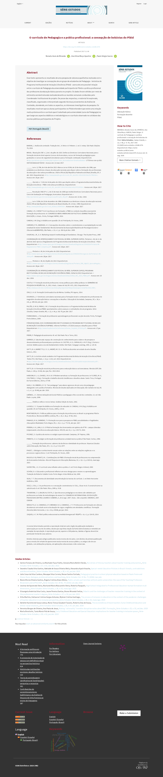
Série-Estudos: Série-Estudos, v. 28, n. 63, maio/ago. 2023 (53, 588)
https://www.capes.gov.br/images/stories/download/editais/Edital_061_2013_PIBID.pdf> (58, 275)
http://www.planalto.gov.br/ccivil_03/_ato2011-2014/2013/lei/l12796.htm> (72, 175)
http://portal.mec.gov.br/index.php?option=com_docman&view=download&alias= (57, 160)
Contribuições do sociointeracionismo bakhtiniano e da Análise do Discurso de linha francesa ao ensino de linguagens (31, 695)
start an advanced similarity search (40, 623)
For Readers (54, 648)
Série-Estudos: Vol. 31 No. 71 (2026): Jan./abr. (84, 577)
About (90, 23)
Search (111, 23)
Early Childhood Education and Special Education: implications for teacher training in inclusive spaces (97, 611)
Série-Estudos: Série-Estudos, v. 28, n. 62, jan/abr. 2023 (58, 571)
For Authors (54, 651)
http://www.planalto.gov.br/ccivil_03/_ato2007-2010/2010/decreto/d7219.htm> (56, 187)
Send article (134, 23)
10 (28, 619)
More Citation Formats (129, 160)
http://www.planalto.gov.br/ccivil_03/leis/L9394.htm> (46, 206)
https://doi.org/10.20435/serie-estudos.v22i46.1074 (81, 47)
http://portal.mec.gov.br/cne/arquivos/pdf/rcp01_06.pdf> (47, 197)
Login (145, 4)
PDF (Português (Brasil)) (39, 129)
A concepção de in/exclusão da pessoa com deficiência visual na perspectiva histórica (32, 661)
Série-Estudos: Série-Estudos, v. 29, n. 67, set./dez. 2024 (62, 605)
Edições (49, 23)
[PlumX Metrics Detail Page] (123, 647)
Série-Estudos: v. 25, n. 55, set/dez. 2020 (132, 608)
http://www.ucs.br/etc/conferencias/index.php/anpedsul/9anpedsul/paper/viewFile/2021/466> (61, 288)
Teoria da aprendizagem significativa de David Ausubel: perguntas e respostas (32, 681)
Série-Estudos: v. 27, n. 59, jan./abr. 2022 (64, 594)
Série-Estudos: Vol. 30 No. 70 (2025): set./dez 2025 (63, 583)
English (21, 4)
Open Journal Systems (92, 643)
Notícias (69, 23)
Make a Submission (129, 713)
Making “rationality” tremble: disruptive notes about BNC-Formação (87, 608)
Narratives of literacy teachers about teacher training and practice (114, 563)
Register (139, 4)
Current (27, 23)
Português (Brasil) (56, 722)
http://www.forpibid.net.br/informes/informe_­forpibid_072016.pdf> (63, 328)
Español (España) (56, 719)
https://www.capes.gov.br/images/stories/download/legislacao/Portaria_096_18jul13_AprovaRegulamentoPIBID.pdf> (70, 263)
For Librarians (55, 654)
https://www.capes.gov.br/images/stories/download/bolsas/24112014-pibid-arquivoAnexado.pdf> (63, 361)
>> (32, 619)
